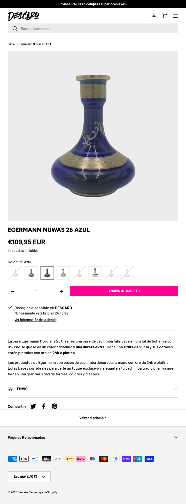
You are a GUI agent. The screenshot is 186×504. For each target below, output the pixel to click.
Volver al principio (93, 418)
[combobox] (93, 28)
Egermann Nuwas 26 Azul (35, 44)
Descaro (23, 492)
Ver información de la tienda (35, 320)
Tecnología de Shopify (43, 492)
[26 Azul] (47, 273)
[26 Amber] (31, 273)
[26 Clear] (63, 273)
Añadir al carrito (124, 291)
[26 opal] (95, 273)
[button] (164, 16)
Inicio (11, 44)
